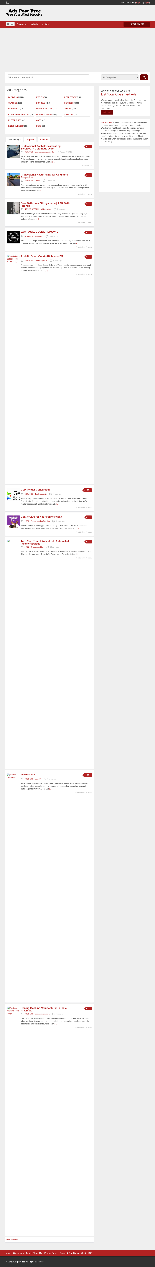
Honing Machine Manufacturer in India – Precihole (45, 1009)
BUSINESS (29, 779)
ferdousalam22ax (37, 547)
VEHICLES (68, 114)
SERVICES (69, 103)
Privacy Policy (51, 1253)
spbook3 (38, 779)
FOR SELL (40, 103)
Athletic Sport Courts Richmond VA (42, 256)
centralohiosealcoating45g (44, 152)
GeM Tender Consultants (35, 489)
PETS (38, 126)
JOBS (38, 120)
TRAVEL (67, 109)
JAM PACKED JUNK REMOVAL (39, 231)
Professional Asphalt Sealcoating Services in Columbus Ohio (41, 147)
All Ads (34, 24)
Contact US (86, 1253)
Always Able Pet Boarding (40, 521)
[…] (53, 162)
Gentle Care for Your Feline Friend (41, 516)
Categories (22, 24)
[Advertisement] (77, 49)
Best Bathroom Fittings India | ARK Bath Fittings (45, 204)
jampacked (39, 236)
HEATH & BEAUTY (44, 109)
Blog (28, 1253)
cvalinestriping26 (41, 260)
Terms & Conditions (69, 1253)
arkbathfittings (46, 209)
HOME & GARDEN (44, 114)
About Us (37, 1253)
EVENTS (40, 97)
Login (146, 3)
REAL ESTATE (70, 97)
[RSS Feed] (7, 2)
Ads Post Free (106, 122)
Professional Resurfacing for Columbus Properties (44, 176)
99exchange (28, 774)
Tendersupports (41, 494)
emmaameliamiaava (42, 1014)
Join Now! (107, 112)
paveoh (37, 180)
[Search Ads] (144, 77)
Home (10, 24)
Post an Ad (137, 24)
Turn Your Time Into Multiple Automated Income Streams (45, 542)
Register (139, 3)
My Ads (45, 24)
